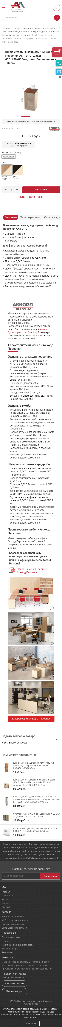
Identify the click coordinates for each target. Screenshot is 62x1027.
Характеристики (30, 217)
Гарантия (6, 941)
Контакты (7, 907)
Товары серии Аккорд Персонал (31, 718)
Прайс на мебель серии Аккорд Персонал (31, 570)
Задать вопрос (14, 991)
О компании (7, 895)
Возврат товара (10, 948)
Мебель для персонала (46, 28)
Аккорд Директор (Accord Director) (27, 331)
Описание (11, 217)
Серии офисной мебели (13, 924)
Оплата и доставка (11, 937)
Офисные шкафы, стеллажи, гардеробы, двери (24, 31)
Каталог (6, 899)
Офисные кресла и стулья (14, 928)
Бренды (5, 903)
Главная (6, 28)
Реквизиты (7, 952)
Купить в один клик (31, 197)
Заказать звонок (14, 983)
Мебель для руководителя (15, 920)
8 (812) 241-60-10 (56, 7)
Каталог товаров (22, 28)
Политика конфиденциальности (17, 945)
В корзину (41, 189)
